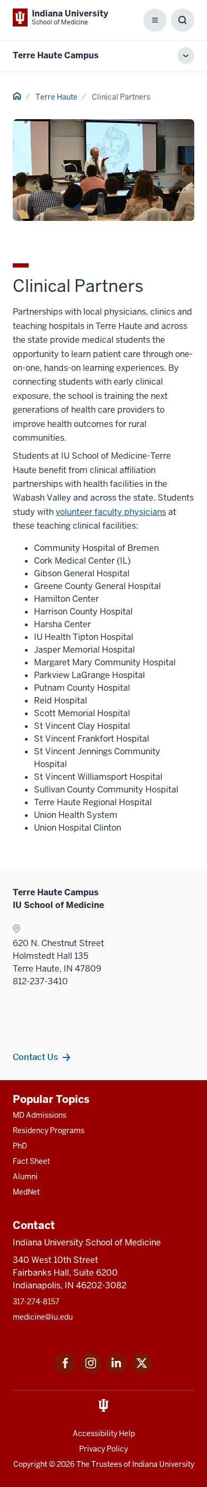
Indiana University (163, 1464)
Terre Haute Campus (56, 55)
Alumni (25, 1176)
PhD (20, 1146)
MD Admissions (39, 1115)
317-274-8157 (36, 1301)
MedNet (26, 1192)
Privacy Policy (103, 1449)
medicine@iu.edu (43, 1317)
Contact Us (35, 1057)
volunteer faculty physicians (111, 512)
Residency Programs (48, 1130)
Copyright (30, 1464)
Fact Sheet (31, 1161)
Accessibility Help (104, 1433)
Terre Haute (56, 97)
